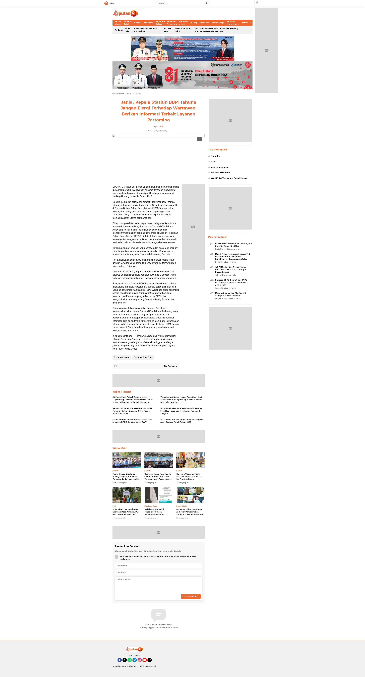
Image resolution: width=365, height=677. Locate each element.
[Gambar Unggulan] (158, 136)
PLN (213, 161)
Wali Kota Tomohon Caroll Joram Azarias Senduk (229, 179)
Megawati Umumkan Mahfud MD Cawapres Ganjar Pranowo (230, 294)
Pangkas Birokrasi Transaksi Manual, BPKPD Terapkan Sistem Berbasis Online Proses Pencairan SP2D (133, 411)
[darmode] (258, 3)
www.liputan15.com (121, 94)
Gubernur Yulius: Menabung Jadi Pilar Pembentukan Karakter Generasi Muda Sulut (190, 511)
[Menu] (106, 3)
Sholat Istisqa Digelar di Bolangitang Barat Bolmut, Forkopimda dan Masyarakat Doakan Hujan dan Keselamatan (125, 479)
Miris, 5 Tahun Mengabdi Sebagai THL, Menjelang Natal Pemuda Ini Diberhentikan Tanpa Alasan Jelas (233, 256)
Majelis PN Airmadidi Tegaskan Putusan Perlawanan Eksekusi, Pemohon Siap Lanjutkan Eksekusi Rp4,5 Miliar (156, 514)
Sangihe (215, 156)
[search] (206, 3)
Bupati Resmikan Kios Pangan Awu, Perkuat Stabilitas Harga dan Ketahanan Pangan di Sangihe (181, 411)
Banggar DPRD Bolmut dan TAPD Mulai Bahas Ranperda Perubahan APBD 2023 (231, 282)
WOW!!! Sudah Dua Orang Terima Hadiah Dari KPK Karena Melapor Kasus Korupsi (231, 269)
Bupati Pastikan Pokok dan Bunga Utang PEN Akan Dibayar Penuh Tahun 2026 (181, 420)
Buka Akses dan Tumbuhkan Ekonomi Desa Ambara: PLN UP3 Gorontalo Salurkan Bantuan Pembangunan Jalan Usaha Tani (126, 514)
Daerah (138, 94)
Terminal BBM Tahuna (143, 357)
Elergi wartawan (122, 357)
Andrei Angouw (219, 167)
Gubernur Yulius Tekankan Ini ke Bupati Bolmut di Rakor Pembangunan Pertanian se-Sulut (157, 478)
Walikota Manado (220, 172)
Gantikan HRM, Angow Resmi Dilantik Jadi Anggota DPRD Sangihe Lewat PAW (132, 420)
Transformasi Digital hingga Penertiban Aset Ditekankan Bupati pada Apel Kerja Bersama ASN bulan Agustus (181, 399)
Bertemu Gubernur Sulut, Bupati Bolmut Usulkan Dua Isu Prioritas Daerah (189, 476)
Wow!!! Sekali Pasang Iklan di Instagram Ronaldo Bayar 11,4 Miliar (233, 244)
